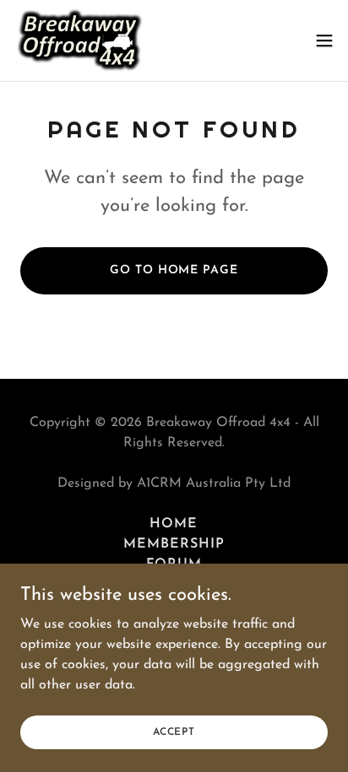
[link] (81, 40)
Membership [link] (174, 544)
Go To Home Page (173, 270)
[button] (324, 40)
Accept (174, 731)
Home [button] (174, 524)
